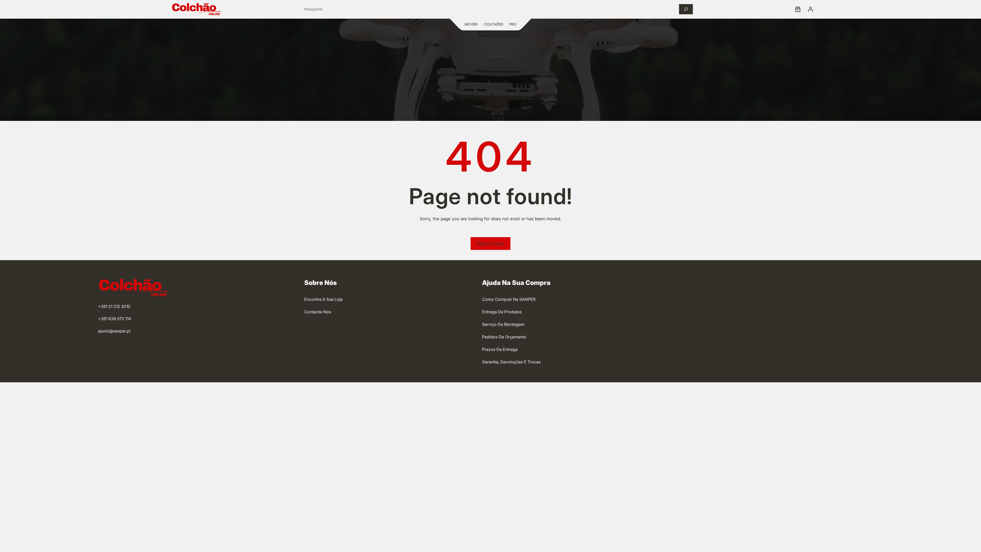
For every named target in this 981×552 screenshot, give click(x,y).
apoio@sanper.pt (114, 331)
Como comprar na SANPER (508, 299)
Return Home (490, 243)
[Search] (686, 9)
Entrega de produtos (502, 311)
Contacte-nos (317, 311)
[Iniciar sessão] (810, 9)
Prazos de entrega (500, 349)
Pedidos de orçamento (504, 336)
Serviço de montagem (503, 324)
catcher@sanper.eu (323, 324)
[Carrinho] (797, 9)
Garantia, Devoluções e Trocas (511, 361)
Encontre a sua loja (323, 299)
